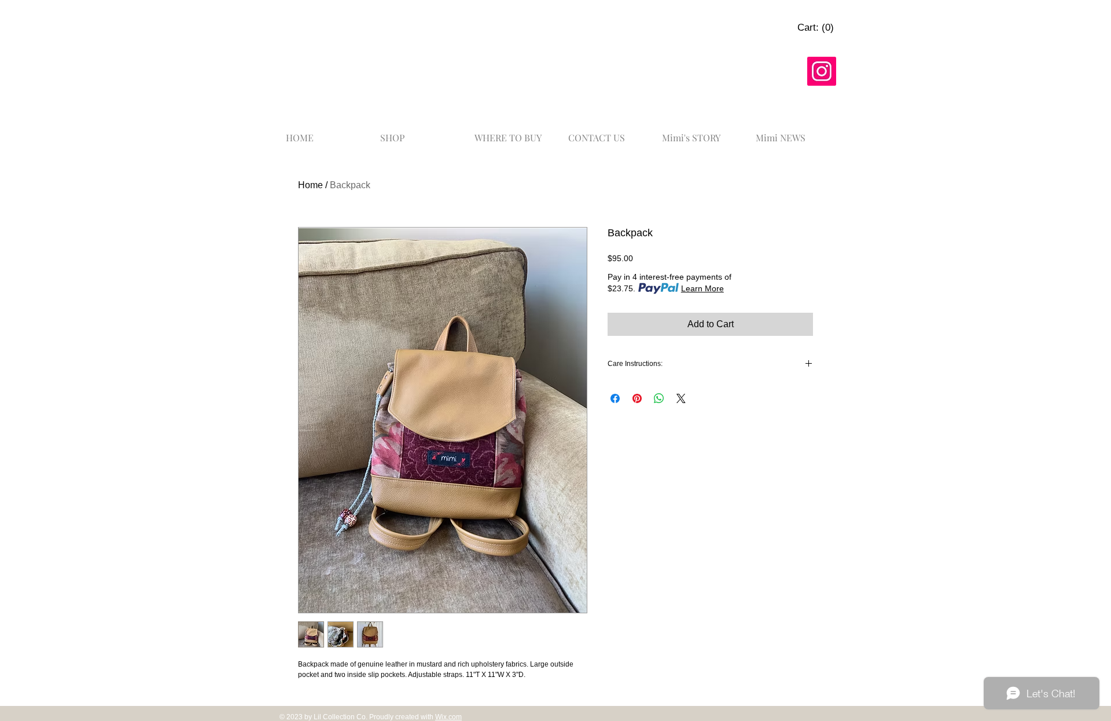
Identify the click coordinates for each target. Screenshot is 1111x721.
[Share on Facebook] (615, 398)
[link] (815, 27)
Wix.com (448, 717)
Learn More (702, 288)
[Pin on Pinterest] (637, 398)
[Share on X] (681, 398)
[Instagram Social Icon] (821, 71)
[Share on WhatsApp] (659, 398)
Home (310, 185)
